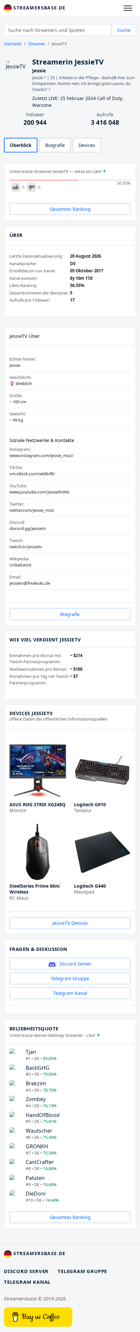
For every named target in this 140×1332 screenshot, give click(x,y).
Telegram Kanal (70, 993)
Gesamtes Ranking (70, 209)
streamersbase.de (39, 8)
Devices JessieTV (31, 713)
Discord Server (74, 964)
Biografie (55, 145)
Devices (86, 145)
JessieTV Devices (70, 923)
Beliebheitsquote (33, 1028)
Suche (124, 30)
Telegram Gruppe (70, 978)
